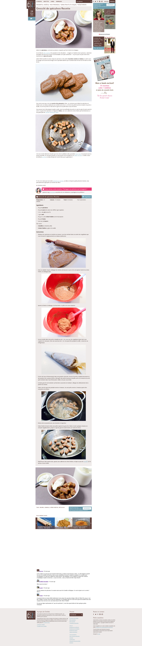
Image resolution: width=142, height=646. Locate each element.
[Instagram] (100, 1)
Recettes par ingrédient (74, 629)
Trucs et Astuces (73, 634)
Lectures (71, 642)
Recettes (46, 1)
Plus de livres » (98, 48)
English (106, 1)
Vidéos (46, 5)
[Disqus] (64, 549)
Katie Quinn (78, 154)
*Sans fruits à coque (68, 5)
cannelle (86, 461)
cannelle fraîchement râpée (51, 112)
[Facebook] (93, 1)
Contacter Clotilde (41, 624)
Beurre (42, 507)
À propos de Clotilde (74, 618)
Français (112, 1)
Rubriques (59, 1)
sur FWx (44, 157)
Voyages (71, 637)
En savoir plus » (46, 622)
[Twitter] (95, 1)
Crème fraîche (54, 507)
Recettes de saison (73, 630)
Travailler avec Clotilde (42, 626)
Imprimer (88, 197)
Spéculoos (62, 507)
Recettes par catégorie (74, 627)
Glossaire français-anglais (75, 641)
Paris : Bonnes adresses (75, 636)
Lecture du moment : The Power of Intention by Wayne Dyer (98, 41)
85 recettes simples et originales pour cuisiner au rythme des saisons (109, 11)
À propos (39, 1)
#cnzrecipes (52, 192)
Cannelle (47, 507)
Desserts (39, 5)
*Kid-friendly (54, 5)
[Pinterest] (98, 1)
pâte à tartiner (46, 53)
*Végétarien (81, 5)
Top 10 (71, 625)
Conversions (72, 639)
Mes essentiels (73, 620)
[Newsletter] (102, 1)
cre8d (99, 634)
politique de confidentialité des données (104, 627)
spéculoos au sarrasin (58, 181)
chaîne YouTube (78, 155)
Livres (52, 1)
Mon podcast (72, 621)
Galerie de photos (73, 632)
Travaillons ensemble (74, 623)
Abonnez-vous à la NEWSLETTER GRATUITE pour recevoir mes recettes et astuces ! (79, 509)
